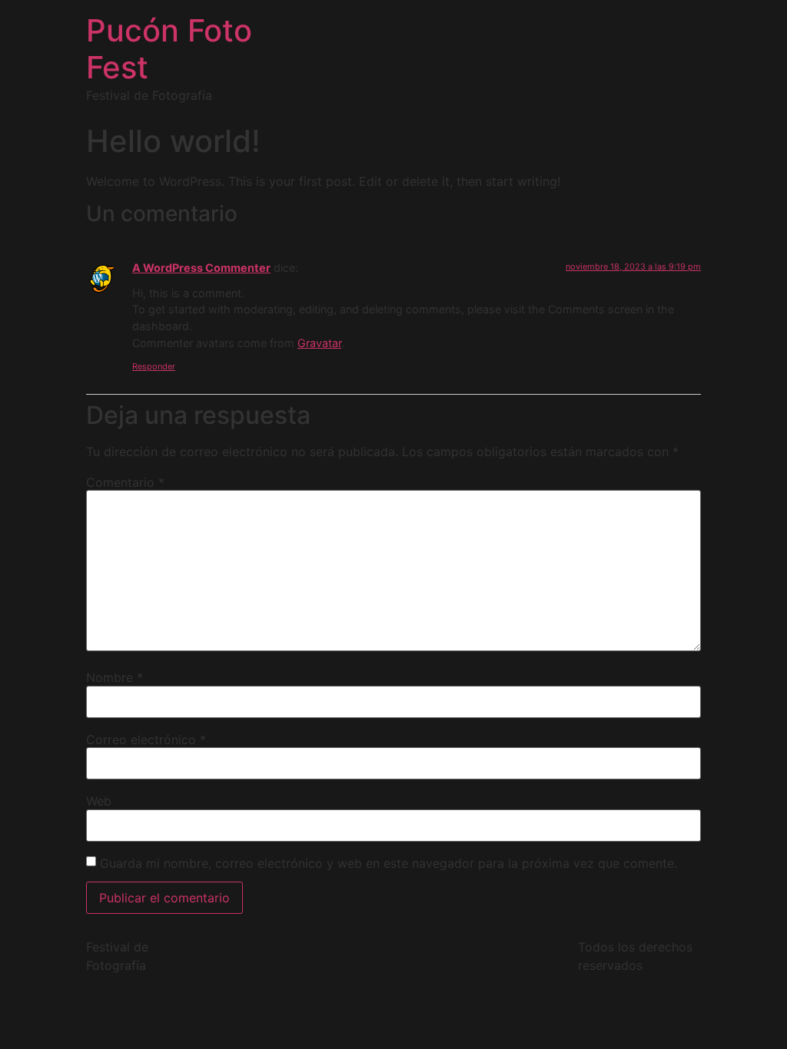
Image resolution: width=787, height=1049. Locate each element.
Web (98, 801)
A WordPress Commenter (201, 267)
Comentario (125, 482)
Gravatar (319, 342)
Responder (153, 366)
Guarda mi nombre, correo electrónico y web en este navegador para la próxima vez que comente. (388, 863)
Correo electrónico (146, 739)
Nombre (114, 677)
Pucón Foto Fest (169, 49)
